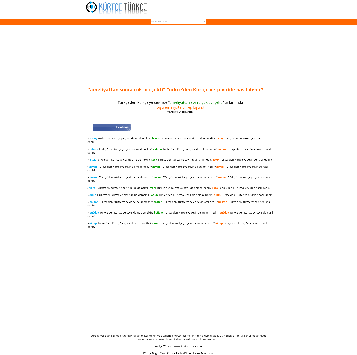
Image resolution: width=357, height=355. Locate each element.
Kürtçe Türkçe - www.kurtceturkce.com (179, 346)
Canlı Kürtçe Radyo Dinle (175, 353)
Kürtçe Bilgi (150, 353)
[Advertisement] (180, 56)
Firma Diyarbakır (203, 353)
